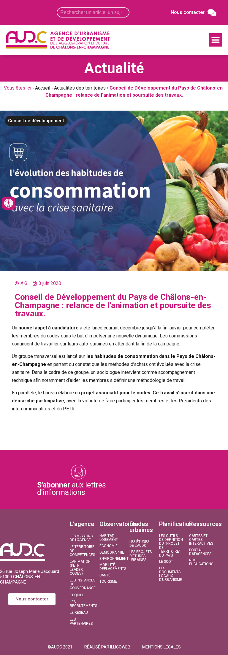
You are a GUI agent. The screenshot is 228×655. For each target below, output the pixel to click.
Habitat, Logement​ (108, 538)
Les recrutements (82, 604)
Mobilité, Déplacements (111, 567)
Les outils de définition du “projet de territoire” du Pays (171, 545)
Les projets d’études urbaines (140, 556)
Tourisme (108, 581)
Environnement (111, 559)
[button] (215, 40)
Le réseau (79, 613)
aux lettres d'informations (71, 489)
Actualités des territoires (80, 88)
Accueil (42, 88)
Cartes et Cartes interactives (201, 540)
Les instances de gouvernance (82, 584)
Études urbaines (141, 526)
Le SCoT (166, 562)
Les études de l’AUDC (139, 544)
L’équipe (77, 595)
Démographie (111, 552)
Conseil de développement (36, 120)
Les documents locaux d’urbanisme (170, 574)
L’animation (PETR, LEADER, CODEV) (80, 568)
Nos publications (201, 562)
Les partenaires (81, 621)
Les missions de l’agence (81, 538)
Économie (108, 546)
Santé (104, 575)
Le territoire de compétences (82, 551)
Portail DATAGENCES (200, 552)
